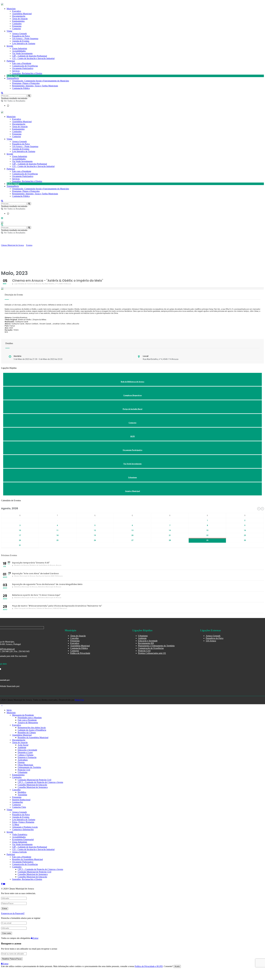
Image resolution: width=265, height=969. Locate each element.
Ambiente (142, 638)
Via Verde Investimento (22, 53)
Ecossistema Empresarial (23, 839)
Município (11, 116)
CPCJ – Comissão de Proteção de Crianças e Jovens (40, 782)
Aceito (177, 966)
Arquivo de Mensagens (28, 722)
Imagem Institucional (21, 799)
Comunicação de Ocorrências (25, 66)
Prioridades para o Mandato (30, 717)
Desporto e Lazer (25, 752)
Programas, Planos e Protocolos (26, 83)
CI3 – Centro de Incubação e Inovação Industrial (33, 58)
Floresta (21, 762)
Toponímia (22, 794)
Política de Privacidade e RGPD (149, 966)
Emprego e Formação (27, 757)
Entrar (35, 938)
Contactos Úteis (19, 807)
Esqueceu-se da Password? (13, 913)
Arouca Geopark (19, 33)
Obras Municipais (25, 765)
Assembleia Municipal (22, 121)
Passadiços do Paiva (21, 36)
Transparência (13, 78)
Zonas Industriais (19, 48)
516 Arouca (211, 641)
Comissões (17, 131)
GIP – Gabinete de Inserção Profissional (29, 56)
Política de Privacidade (80, 653)
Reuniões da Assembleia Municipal (33, 737)
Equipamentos (18, 129)
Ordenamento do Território (29, 767)
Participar (11, 61)
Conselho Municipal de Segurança (33, 787)
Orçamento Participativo (22, 68)
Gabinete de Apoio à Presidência (32, 730)
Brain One (79, 700)
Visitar (9, 31)
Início (9, 710)
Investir (10, 46)
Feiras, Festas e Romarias (23, 822)
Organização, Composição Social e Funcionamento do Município (40, 81)
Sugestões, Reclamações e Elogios (27, 73)
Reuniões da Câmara (27, 732)
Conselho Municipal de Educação (32, 785)
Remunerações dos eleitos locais (32, 727)
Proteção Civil (144, 651)
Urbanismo (143, 636)
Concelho (74, 638)
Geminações (17, 802)
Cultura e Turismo (25, 755)
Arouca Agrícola (19, 852)
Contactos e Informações (23, 829)
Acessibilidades (19, 51)
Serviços (16, 71)
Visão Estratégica (19, 834)
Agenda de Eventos (20, 41)
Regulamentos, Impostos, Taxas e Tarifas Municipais (35, 86)
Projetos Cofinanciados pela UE (152, 653)
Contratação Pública (21, 88)
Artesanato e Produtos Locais (25, 827)
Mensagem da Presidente (23, 715)
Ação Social (23, 745)
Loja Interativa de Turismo (23, 43)
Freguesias (16, 134)
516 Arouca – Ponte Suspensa (25, 38)
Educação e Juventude (147, 641)
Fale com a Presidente (21, 63)
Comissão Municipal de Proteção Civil (34, 780)
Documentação (18, 124)
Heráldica (22, 792)
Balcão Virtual (13, 76)
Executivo (16, 119)
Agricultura (23, 760)
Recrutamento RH (146, 643)
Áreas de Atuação (20, 126)
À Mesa (15, 824)
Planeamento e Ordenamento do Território (156, 646)
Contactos (16, 28)
